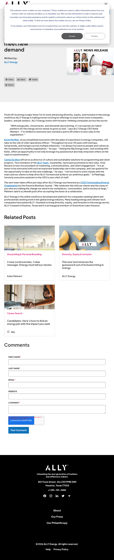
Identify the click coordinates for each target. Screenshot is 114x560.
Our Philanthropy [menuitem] (57, 522)
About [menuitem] (57, 510)
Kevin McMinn (11, 139)
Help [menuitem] (48, 549)
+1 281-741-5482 (57, 490)
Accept (72, 36)
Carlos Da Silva (12, 159)
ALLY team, (43, 162)
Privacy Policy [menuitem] (61, 549)
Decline (94, 36)
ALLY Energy (11, 62)
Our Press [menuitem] (57, 516)
